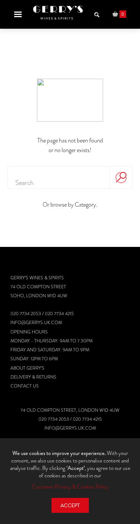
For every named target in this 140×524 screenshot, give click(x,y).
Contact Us (24, 386)
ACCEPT (70, 505)
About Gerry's (27, 368)
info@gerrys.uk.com (36, 322)
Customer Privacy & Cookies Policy (70, 486)
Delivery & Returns (33, 377)
